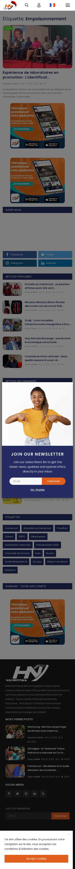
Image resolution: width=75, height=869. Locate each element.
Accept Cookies (36, 858)
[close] (69, 834)
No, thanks (38, 490)
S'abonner (53, 481)
